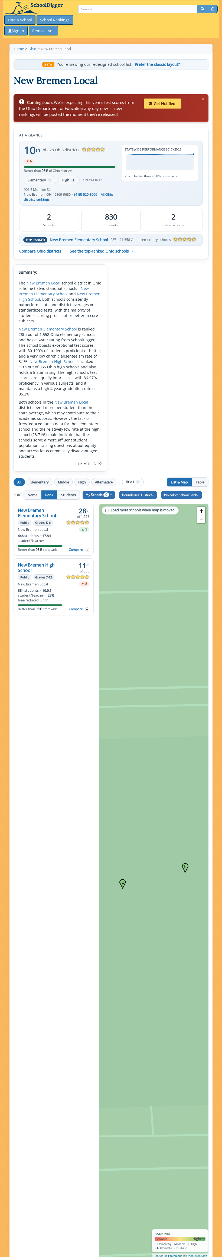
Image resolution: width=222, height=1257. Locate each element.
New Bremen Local (43, 283)
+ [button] (201, 511)
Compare (76, 550)
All (19, 482)
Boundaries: (137, 495)
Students (68, 494)
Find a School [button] (20, 19)
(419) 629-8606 (85, 194)
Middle (63, 482)
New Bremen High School (53, 361)
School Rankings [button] (55, 19)
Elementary (39, 180)
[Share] (213, 9)
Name (32, 494)
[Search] (202, 9)
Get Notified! (165, 103)
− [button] (201, 519)
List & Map (179, 482)
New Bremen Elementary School (79, 239)
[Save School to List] (87, 550)
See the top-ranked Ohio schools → (102, 251)
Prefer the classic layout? (157, 64)
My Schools (96, 494)
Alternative (104, 482)
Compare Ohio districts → (42, 251)
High (68, 180)
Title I (132, 482)
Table (200, 482)
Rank (49, 494)
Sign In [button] (18, 30)
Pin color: (180, 495)
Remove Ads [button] (43, 30)
